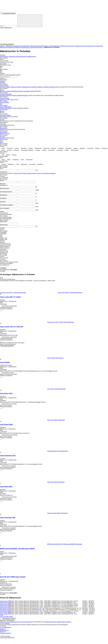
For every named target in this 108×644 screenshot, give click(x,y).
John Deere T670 (5, 608)
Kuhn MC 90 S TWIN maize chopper (13, 577)
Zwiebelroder (78, 46)
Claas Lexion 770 (5, 601)
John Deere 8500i (6, 424)
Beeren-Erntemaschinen (89, 46)
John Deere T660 (5, 605)
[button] (54, 35)
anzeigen (3, 268)
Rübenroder (33, 46)
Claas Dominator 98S (7, 517)
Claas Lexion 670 (5, 606)
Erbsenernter (99, 46)
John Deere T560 (5, 611)
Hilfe (6, 616)
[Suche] (29, 20)
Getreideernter (18, 46)
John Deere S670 (5, 602)
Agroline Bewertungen (50, 622)
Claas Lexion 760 (5, 604)
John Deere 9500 (6, 486)
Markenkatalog (61, 622)
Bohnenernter (4, 47)
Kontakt (10, 616)
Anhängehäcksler (55, 46)
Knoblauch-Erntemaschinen (22, 47)
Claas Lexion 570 (5, 613)
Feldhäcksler (25, 46)
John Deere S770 (5, 609)
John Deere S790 (6, 393)
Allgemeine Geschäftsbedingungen (10, 622)
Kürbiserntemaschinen (43, 46)
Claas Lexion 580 (5, 612)
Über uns (2, 616)
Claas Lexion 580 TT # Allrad (10, 297)
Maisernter (71, 46)
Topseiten (68, 622)
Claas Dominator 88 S (8, 455)
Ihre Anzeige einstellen (7, 345)
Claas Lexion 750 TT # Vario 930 (11, 326)
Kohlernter (11, 47)
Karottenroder (64, 46)
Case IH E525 (5, 362)
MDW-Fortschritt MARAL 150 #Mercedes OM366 (17, 548)
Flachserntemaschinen (36, 47)
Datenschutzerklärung (26, 622)
